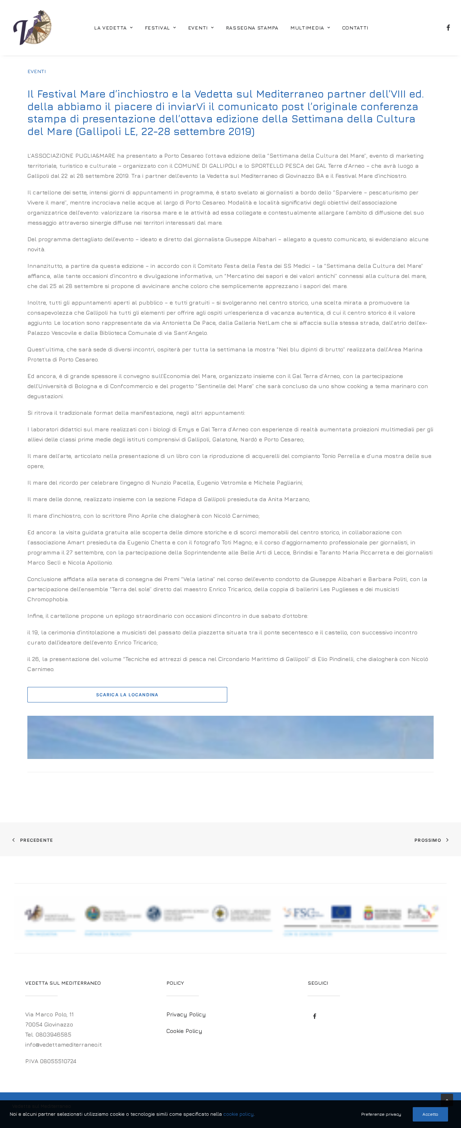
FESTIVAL (157, 27)
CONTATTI (355, 27)
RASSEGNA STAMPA (252, 27)
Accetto (430, 1114)
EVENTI (198, 27)
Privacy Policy (186, 1014)
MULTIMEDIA (307, 27)
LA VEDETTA (110, 27)
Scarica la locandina (127, 694)
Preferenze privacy (381, 1114)
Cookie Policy (184, 1031)
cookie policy (238, 1114)
